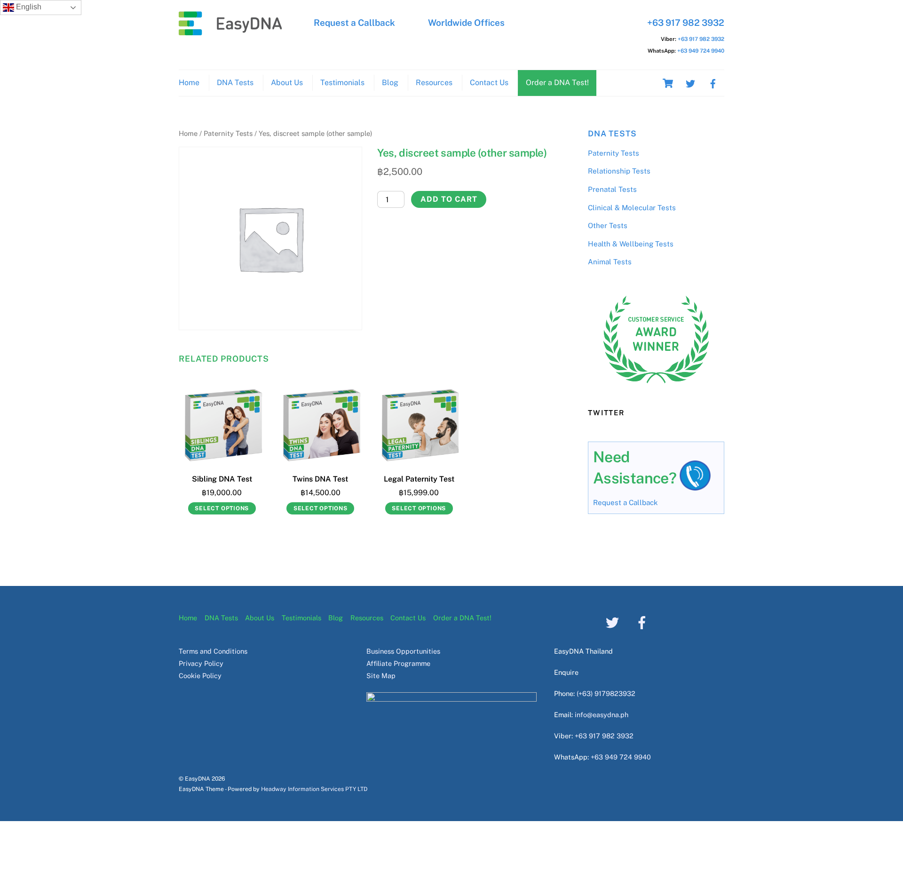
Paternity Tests (228, 133)
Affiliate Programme (398, 663)
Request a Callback (354, 22)
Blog (390, 82)
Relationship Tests (619, 171)
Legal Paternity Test (419, 479)
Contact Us (489, 82)
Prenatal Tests (612, 189)
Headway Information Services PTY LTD (314, 788)
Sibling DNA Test (222, 479)
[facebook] (713, 82)
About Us (287, 82)
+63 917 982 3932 (685, 22)
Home (189, 82)
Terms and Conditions (213, 651)
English (27, 7)
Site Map (381, 676)
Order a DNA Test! (557, 82)
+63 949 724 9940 (700, 50)
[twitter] (690, 82)
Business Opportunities (403, 651)
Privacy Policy (201, 663)
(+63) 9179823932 (606, 693)
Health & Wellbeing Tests (630, 244)
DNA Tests (235, 82)
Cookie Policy (200, 676)
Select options (222, 508)
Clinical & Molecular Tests (632, 208)
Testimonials (342, 82)
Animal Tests (610, 262)
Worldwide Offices (466, 22)
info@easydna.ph (601, 715)
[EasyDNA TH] (230, 30)
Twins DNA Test (320, 479)
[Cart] (667, 83)
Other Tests (607, 225)
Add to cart (448, 199)
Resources (434, 82)
